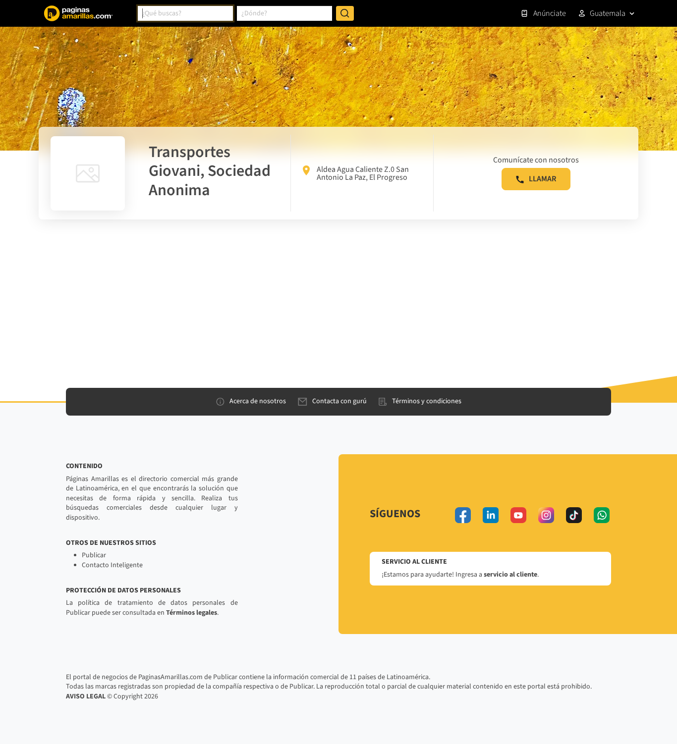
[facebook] (463, 515)
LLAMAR (542, 178)
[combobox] (185, 13)
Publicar (94, 555)
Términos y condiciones (426, 401)
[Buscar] (345, 13)
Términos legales (191, 613)
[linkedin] (491, 515)
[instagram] (546, 515)
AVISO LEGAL (86, 696)
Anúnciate (549, 13)
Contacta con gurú (339, 401)
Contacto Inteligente (112, 565)
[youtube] (518, 515)
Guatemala (607, 13)
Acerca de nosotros (257, 401)
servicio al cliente (510, 575)
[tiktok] (574, 515)
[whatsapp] (602, 515)
